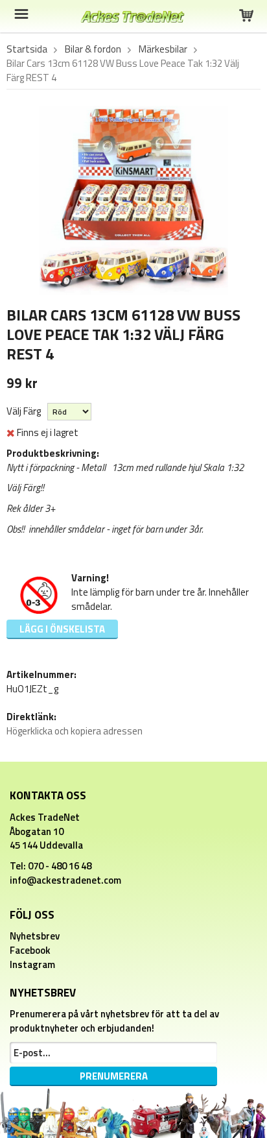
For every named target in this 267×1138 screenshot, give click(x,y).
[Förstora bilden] (133, 199)
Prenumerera (114, 1076)
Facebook (30, 950)
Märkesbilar (163, 49)
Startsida (26, 49)
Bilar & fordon (93, 49)
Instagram (32, 964)
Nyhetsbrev (35, 935)
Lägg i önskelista (62, 629)
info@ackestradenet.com (65, 880)
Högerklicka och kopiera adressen (74, 730)
